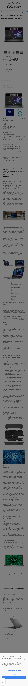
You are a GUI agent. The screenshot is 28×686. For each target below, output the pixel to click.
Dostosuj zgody (14, 674)
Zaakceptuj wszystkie (14, 677)
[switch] (3, 682)
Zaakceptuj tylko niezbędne (14, 670)
